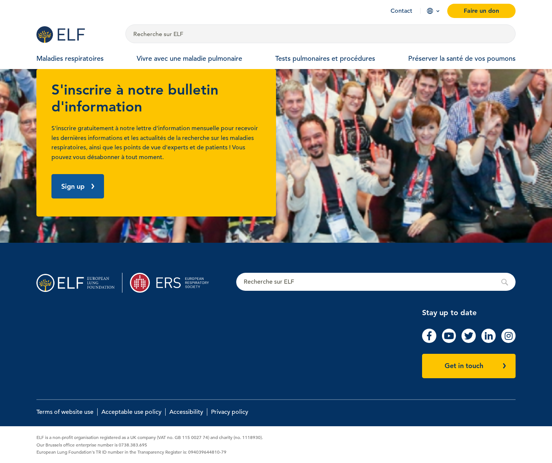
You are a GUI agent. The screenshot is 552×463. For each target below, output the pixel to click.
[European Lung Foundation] (76, 34)
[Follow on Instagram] (508, 341)
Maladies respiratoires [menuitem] (70, 58)
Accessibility (186, 412)
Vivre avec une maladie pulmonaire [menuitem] (189, 58)
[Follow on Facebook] (429, 341)
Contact (401, 11)
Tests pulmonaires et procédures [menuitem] (325, 58)
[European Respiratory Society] (173, 283)
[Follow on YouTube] (449, 341)
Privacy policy (229, 412)
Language (430, 11)
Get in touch (464, 365)
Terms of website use (65, 412)
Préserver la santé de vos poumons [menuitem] (462, 58)
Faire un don (481, 10)
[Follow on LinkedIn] (488, 341)
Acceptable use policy (131, 412)
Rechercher (376, 282)
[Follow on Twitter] (469, 341)
